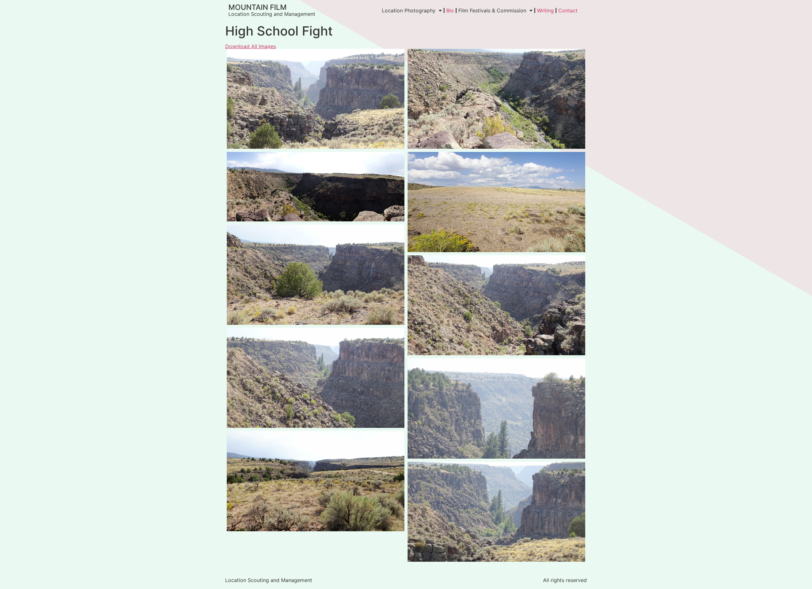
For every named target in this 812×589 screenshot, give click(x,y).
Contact (568, 10)
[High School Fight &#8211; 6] (496, 305)
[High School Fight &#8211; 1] (315, 99)
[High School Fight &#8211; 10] (496, 512)
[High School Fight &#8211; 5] (315, 274)
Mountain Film (257, 7)
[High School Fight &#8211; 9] (315, 481)
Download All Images (250, 46)
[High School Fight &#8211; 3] (315, 186)
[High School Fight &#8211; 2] (496, 99)
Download (233, 55)
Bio (450, 10)
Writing (545, 10)
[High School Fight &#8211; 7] (315, 378)
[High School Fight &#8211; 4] (496, 202)
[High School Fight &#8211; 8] (496, 408)
